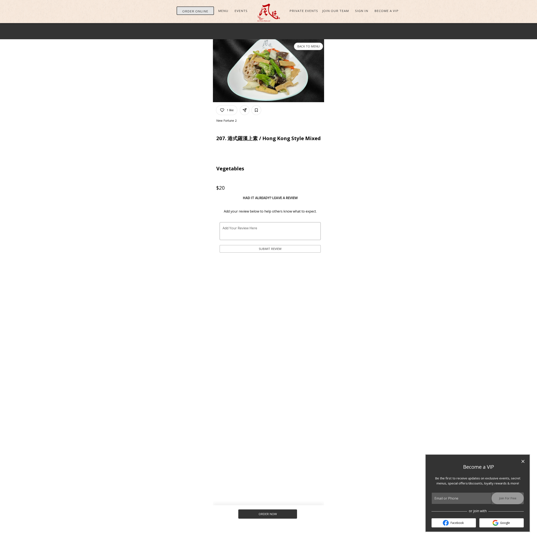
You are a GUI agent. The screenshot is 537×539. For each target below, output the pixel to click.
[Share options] (244, 110)
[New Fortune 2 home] (268, 12)
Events (241, 11)
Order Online (195, 11)
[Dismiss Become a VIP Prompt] (523, 461)
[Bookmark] (256, 110)
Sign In (361, 11)
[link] (267, 514)
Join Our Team (335, 11)
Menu (223, 11)
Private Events (303, 11)
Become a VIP (386, 11)
